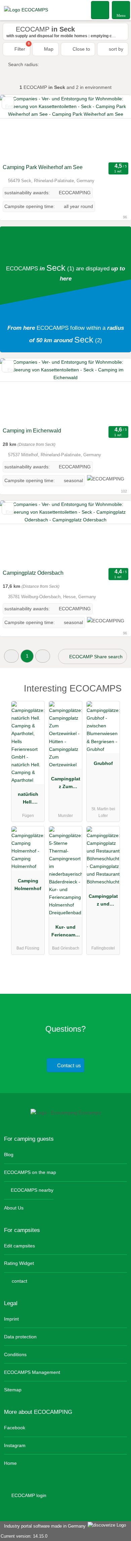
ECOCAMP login (28, 1495)
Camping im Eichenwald (32, 430)
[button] (11, 656)
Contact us (68, 1065)
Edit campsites (19, 1245)
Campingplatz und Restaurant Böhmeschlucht (103, 901)
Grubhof (103, 763)
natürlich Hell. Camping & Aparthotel (28, 799)
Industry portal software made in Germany (43, 1526)
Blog (8, 1154)
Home (10, 1463)
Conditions (15, 1354)
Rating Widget (19, 1263)
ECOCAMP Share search (95, 656)
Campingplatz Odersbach (33, 573)
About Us (14, 1208)
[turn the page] (114, 128)
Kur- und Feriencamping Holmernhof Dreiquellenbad (65, 932)
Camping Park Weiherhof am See (43, 167)
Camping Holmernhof (27, 884)
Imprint (11, 1319)
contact (18, 1281)
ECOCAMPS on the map (30, 1172)
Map (48, 49)
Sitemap (12, 1389)
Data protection (20, 1336)
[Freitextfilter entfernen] (100, 10)
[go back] (17, 128)
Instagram (15, 1445)
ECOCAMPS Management (32, 1372)
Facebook (14, 1427)
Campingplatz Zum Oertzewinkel (65, 784)
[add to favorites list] (8, 103)
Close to (80, 49)
